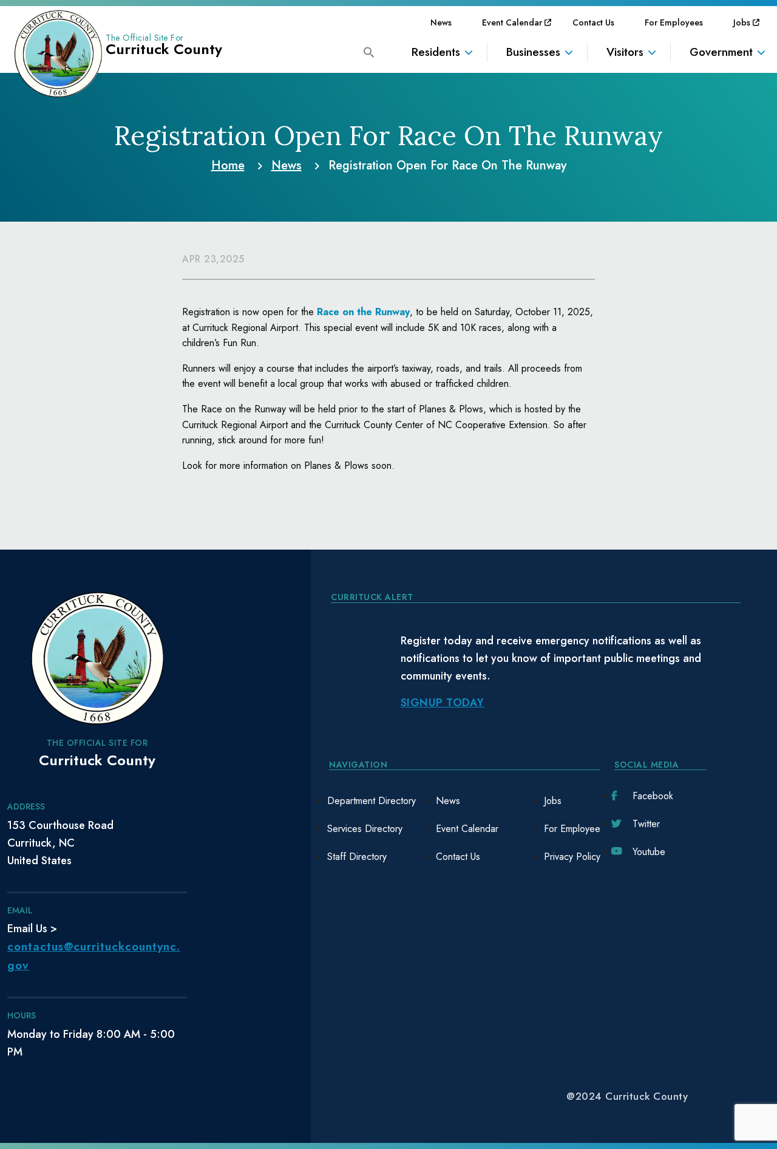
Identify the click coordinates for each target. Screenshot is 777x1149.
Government (721, 52)
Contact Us (593, 22)
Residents (436, 52)
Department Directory (371, 801)
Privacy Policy (572, 857)
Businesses (533, 52)
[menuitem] (441, 22)
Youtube (649, 852)
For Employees (674, 22)
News (441, 22)
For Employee (572, 829)
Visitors (624, 52)
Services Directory (364, 829)
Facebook (653, 796)
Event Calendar (512, 22)
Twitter (646, 824)
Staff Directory (357, 857)
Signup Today (442, 703)
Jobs (741, 22)
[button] (369, 51)
